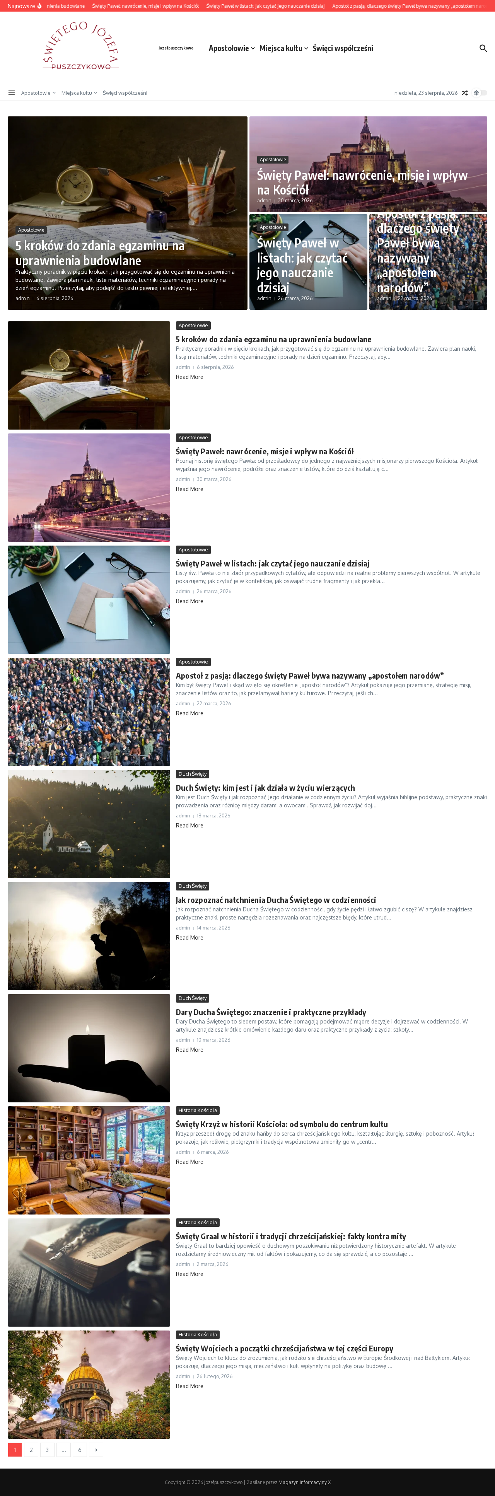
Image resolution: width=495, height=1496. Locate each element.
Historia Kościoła (198, 1110)
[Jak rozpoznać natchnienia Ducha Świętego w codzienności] (89, 936)
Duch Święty (193, 774)
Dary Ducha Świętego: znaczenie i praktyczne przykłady (271, 1012)
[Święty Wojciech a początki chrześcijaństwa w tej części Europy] (89, 1385)
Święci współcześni (343, 48)
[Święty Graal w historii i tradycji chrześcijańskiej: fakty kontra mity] (89, 1272)
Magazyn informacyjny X (304, 1482)
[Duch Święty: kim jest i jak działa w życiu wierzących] (89, 824)
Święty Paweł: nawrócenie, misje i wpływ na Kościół (362, 182)
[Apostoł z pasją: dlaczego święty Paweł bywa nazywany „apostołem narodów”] (89, 712)
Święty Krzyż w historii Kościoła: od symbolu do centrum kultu (282, 1124)
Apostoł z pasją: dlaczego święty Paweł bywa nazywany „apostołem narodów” (418, 250)
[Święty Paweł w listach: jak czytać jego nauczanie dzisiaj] (89, 600)
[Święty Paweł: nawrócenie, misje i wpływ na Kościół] (89, 487)
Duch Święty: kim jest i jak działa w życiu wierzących (265, 787)
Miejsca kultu (280, 48)
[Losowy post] (465, 93)
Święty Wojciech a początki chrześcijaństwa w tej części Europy (284, 1348)
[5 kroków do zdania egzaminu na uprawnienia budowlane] (89, 375)
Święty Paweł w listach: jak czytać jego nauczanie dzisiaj (302, 265)
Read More (189, 377)
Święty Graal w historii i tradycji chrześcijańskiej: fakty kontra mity (291, 1236)
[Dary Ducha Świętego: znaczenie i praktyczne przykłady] (89, 1048)
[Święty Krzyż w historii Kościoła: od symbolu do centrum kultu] (89, 1160)
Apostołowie (229, 48)
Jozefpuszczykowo (176, 48)
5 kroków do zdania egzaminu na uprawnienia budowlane (100, 252)
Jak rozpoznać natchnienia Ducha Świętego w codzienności (276, 899)
